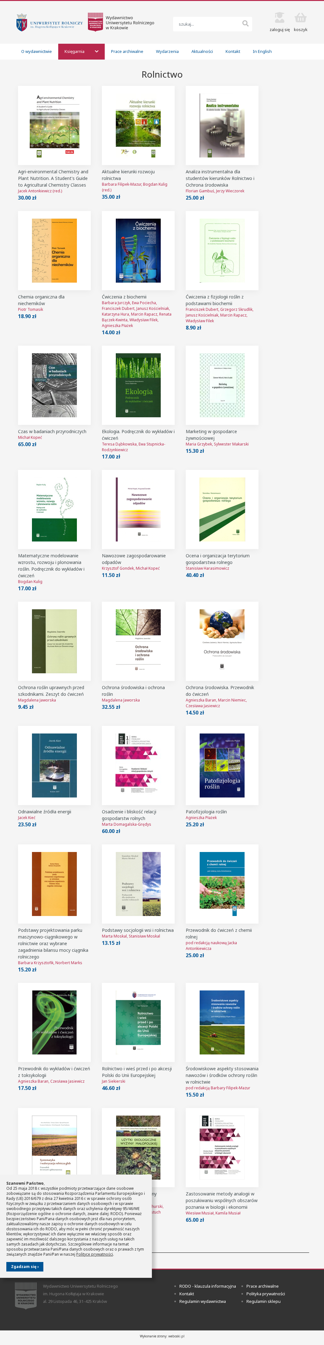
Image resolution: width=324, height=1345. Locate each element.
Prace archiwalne (127, 51)
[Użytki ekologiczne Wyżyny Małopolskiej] (138, 1147)
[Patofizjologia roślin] (222, 765)
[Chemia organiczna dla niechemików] (54, 250)
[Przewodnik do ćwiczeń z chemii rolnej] (222, 884)
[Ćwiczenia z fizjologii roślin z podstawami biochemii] (222, 250)
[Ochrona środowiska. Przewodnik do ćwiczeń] (222, 641)
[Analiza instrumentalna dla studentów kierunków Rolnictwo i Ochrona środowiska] (222, 125)
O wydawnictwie (36, 51)
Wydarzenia (167, 51)
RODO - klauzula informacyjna (207, 1286)
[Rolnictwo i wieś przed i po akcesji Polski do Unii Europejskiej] (138, 1022)
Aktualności (202, 51)
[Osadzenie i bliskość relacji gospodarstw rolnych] (138, 765)
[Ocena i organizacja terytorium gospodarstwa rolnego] (222, 509)
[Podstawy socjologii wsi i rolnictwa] (138, 884)
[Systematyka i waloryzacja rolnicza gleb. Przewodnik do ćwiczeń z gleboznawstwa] (54, 1147)
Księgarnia (75, 51)
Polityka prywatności (265, 1294)
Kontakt (233, 51)
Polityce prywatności (94, 1254)
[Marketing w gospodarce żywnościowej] (222, 385)
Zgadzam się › (25, 1266)
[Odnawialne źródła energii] (54, 765)
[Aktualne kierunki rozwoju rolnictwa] (138, 125)
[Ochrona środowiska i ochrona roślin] (138, 641)
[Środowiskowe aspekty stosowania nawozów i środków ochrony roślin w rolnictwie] (222, 1022)
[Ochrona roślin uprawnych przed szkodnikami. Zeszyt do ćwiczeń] (54, 641)
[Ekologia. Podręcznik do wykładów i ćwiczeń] (138, 385)
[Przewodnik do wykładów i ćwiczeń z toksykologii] (54, 1022)
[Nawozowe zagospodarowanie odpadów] (138, 509)
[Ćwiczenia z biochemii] (138, 250)
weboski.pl (176, 1336)
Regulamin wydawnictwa (202, 1301)
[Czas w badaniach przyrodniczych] (54, 385)
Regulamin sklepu (263, 1301)
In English (262, 51)
